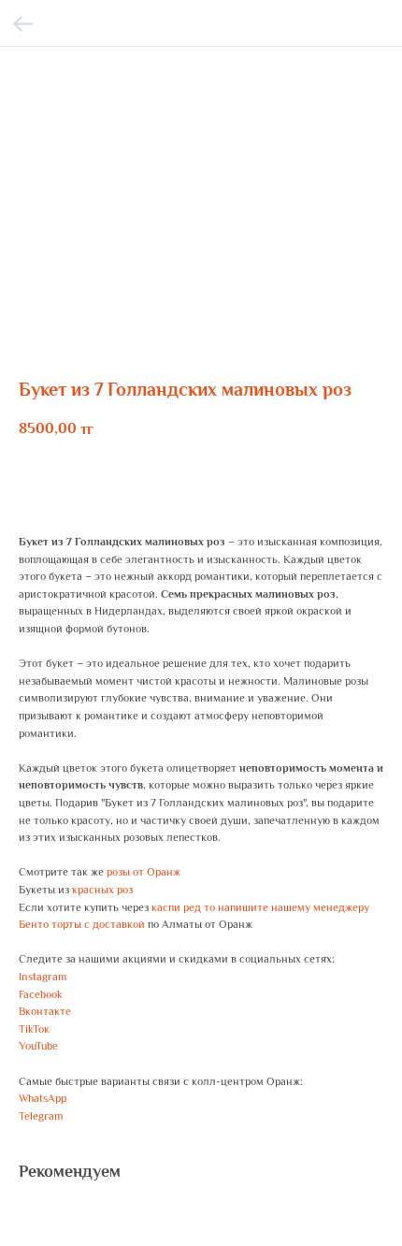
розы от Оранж (143, 871)
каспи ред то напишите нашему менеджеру (260, 907)
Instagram (42, 976)
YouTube (38, 1045)
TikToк (34, 1029)
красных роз (102, 889)
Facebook (41, 994)
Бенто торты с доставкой (82, 924)
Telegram (41, 1116)
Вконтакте (45, 1011)
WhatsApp (42, 1098)
